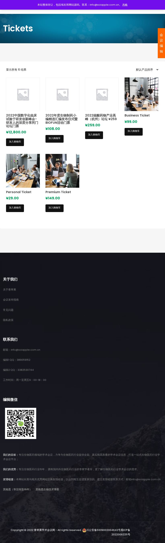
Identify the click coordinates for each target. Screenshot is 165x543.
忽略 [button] (125, 5)
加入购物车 (15, 141)
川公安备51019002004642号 (103, 530)
